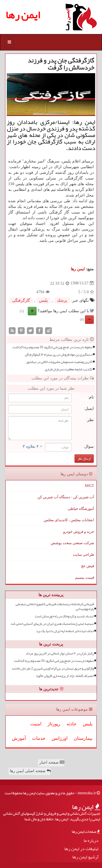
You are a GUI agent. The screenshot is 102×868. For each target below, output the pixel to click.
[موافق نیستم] (89, 319)
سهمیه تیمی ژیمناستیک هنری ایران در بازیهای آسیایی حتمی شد (52, 623)
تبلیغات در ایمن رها (81, 849)
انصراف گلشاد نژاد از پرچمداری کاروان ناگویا (65, 676)
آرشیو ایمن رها (85, 857)
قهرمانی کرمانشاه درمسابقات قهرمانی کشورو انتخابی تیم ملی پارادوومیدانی (55, 606)
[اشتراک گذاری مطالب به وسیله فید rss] (12, 330)
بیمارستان (83, 738)
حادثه (71, 723)
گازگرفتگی (21, 300)
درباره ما (91, 840)
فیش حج (87, 566)
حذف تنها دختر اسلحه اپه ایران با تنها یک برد (65, 631)
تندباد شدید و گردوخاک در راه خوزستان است (64, 616)
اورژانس (59, 738)
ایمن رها (23, 14)
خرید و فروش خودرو (78, 531)
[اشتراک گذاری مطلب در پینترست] (21, 330)
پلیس (43, 300)
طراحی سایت (83, 554)
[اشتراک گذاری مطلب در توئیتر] (30, 330)
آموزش (19, 738)
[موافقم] (32, 311)
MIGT (89, 485)
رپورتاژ (54, 723)
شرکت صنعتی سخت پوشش (72, 543)
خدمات (38, 738)
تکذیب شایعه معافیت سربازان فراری (68, 369)
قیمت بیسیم (84, 577)
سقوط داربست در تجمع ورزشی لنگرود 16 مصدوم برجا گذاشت (52, 347)
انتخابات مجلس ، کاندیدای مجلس (69, 520)
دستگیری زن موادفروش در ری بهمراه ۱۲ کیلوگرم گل (58, 354)
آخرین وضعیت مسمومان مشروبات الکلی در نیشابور (59, 362)
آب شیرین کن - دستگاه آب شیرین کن (65, 497)
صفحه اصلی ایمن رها (28, 771)
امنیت (35, 723)
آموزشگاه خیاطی (81, 508)
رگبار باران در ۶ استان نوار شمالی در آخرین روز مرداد (60, 653)
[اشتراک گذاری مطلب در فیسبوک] (39, 330)
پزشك (62, 300)
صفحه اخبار (49, 762)
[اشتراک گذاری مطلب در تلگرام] (48, 330)
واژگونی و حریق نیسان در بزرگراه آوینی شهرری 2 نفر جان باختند (53, 668)
